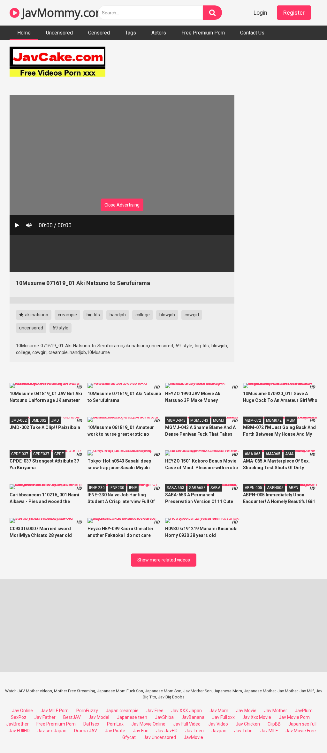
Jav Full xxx (223, 717)
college (142, 314)
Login (260, 12)
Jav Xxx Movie (256, 717)
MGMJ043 (199, 420)
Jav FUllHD (19, 730)
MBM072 (274, 420)
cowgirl (192, 314)
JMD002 (39, 420)
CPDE (59, 454)
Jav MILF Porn (55, 710)
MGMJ (218, 420)
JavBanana (192, 717)
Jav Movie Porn (294, 717)
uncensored (31, 327)
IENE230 (117, 488)
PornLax (115, 724)
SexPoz (19, 717)
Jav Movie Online (148, 724)
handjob (118, 314)
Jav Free (155, 710)
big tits (93, 314)
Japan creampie (122, 710)
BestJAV (72, 717)
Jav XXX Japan (186, 710)
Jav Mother (275, 710)
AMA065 (272, 454)
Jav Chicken (248, 724)
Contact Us (252, 33)
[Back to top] (305, 733)
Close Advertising (122, 204)
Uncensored (59, 33)
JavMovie (193, 737)
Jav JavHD (167, 730)
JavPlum (304, 710)
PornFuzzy (87, 710)
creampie (67, 314)
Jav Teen (194, 730)
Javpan (218, 730)
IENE (133, 488)
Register (294, 12)
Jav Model (98, 717)
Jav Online (22, 710)
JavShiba (164, 717)
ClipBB (274, 724)
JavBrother (17, 724)
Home (24, 33)
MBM (290, 420)
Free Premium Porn (203, 33)
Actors (158, 33)
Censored (99, 33)
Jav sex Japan (51, 730)
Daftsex (91, 724)
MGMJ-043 (176, 420)
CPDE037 (41, 454)
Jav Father (45, 717)
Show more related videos (163, 559)
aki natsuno (36, 314)
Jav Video (218, 724)
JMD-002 (19, 420)
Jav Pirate (115, 730)
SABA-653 (175, 488)
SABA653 (197, 488)
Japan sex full (302, 724)
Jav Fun (140, 730)
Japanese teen (132, 717)
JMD (55, 420)
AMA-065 (253, 454)
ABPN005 (275, 488)
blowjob (167, 314)
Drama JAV (85, 730)
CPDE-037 (19, 454)
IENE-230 (97, 488)
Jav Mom (218, 710)
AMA (289, 454)
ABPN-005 (253, 488)
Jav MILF (269, 730)
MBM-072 (253, 420)
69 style (60, 327)
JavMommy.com (62, 12)
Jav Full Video (187, 724)
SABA (215, 488)
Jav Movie (246, 710)
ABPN (293, 488)
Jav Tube (243, 730)
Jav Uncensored (159, 737)
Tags (130, 33)
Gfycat (129, 737)
